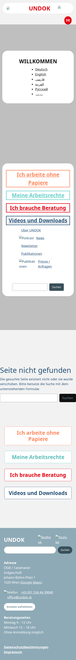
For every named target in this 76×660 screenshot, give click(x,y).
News (40, 238)
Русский (41, 89)
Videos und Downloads (38, 220)
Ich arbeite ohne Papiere (38, 436)
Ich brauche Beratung (38, 207)
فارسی (40, 79)
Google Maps (31, 582)
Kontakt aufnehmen (19, 606)
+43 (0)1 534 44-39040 (37, 592)
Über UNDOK (31, 230)
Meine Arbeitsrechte (38, 195)
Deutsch (41, 69)
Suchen (56, 287)
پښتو (39, 94)
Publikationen (31, 253)
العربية (39, 84)
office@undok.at (19, 597)
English (40, 74)
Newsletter (29, 246)
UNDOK (39, 8)
